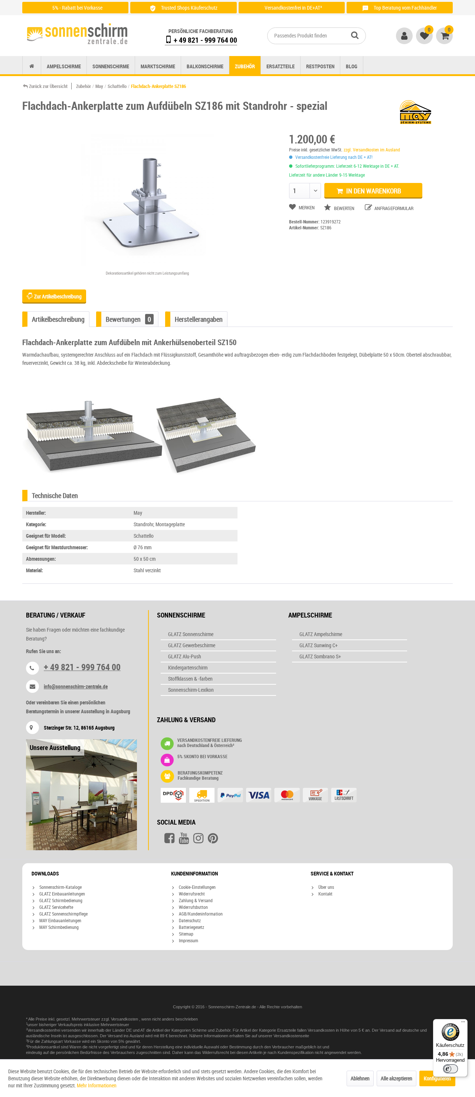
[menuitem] (316, 35)
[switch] (450, 1068)
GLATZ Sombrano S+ (320, 656)
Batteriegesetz (191, 927)
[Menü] (463, 1023)
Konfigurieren (437, 1078)
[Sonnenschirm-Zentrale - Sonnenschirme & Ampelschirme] (77, 33)
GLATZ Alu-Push (184, 656)
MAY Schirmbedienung (58, 927)
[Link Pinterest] (213, 838)
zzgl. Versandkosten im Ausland (372, 150)
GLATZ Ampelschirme (320, 634)
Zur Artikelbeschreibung (57, 296)
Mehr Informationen (97, 1085)
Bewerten (344, 208)
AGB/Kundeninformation (200, 914)
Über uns (325, 887)
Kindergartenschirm (187, 667)
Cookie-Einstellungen (197, 887)
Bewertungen (128, 319)
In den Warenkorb (373, 190)
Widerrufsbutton (193, 907)
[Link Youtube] (184, 838)
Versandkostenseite (291, 1036)
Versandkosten (125, 1019)
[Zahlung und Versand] (273, 796)
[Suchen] (354, 34)
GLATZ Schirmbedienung (60, 900)
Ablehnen (360, 1078)
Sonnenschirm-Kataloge (60, 887)
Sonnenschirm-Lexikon (191, 689)
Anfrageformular (393, 208)
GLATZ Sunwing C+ (318, 645)
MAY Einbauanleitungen (59, 920)
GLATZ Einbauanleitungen (61, 894)
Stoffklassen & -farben (190, 678)
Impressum (188, 940)
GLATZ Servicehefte (55, 907)
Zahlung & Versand (195, 900)
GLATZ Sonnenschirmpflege (63, 914)
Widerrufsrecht (191, 894)
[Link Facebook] (169, 838)
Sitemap (185, 934)
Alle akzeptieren (396, 1078)
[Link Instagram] (198, 838)
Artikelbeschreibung (58, 319)
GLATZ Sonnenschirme (190, 634)
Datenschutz (189, 920)
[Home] (31, 66)
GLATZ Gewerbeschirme (191, 645)
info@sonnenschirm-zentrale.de (76, 686)
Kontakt (324, 894)
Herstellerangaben (199, 319)
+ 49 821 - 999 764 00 (204, 40)
